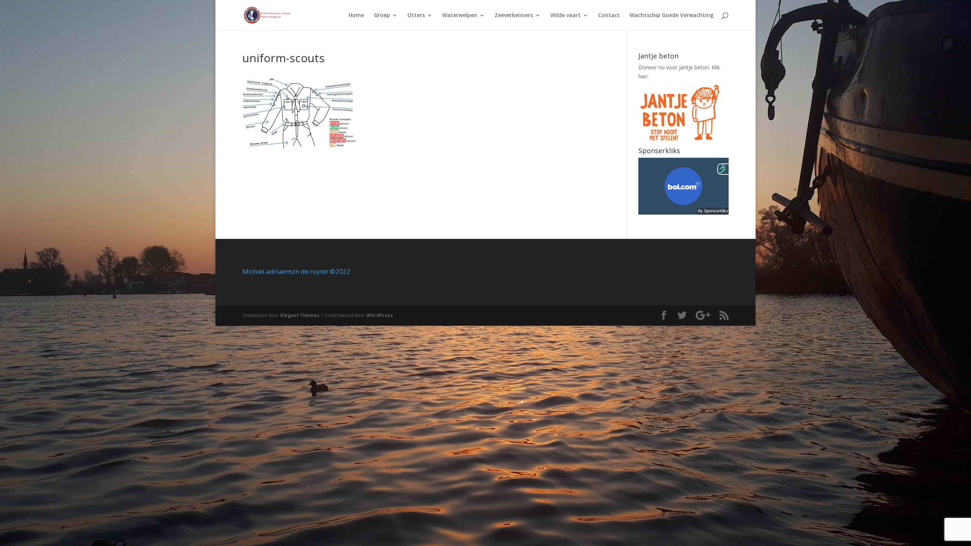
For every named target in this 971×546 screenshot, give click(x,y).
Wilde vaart (565, 16)
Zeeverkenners (514, 16)
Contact (609, 16)
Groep (382, 16)
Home (356, 16)
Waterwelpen (459, 16)
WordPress (379, 315)
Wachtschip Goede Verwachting (671, 16)
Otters (416, 16)
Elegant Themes (299, 315)
